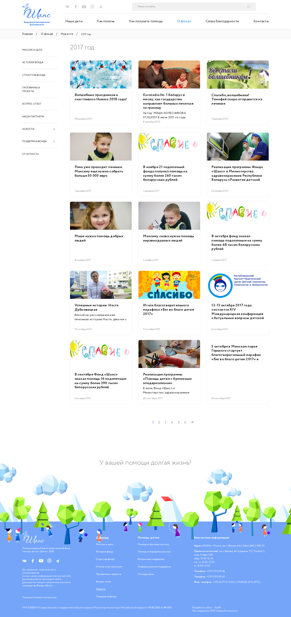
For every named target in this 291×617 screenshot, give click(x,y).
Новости (28, 129)
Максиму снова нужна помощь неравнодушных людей (168, 238)
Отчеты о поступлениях (109, 567)
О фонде (184, 21)
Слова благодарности (222, 21)
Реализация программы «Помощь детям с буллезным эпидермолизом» (167, 379)
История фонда (32, 62)
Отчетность (30, 154)
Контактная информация (211, 538)
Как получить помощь (146, 21)
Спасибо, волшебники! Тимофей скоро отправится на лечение (236, 99)
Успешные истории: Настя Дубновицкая (97, 307)
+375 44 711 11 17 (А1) (224, 582)
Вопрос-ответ (31, 104)
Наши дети (74, 21)
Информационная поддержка (154, 567)
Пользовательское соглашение (39, 597)
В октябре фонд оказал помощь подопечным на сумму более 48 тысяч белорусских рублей (236, 242)
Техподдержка (146, 574)
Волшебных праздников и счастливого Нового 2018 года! (101, 97)
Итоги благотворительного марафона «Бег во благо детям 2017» (168, 309)
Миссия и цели (32, 50)
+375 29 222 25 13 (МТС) (247, 582)
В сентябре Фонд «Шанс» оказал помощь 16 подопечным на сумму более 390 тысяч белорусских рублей (100, 381)
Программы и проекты (31, 89)
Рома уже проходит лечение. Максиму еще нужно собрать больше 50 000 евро (99, 171)
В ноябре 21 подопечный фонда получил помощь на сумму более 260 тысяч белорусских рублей (165, 173)
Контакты (261, 21)
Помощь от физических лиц (153, 544)
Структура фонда (33, 75)
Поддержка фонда (34, 141)
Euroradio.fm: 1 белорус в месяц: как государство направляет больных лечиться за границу (168, 101)
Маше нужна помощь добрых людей (99, 238)
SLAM (218, 607)
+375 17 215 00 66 (215, 571)
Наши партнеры (33, 116)
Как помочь (106, 21)
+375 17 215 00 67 (215, 577)
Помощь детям (148, 538)
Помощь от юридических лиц (154, 552)
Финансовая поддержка (151, 559)
